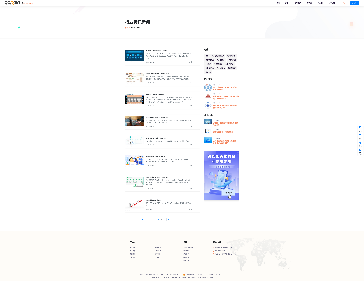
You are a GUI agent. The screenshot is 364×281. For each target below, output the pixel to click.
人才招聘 (132, 247)
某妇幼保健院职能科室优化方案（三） (156, 156)
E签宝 (160, 277)
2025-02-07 (150, 188)
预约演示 (354, 3)
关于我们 (332, 3)
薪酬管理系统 (210, 60)
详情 (190, 62)
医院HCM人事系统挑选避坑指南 (155, 94)
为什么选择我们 (188, 247)
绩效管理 (208, 72)
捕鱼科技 (167, 277)
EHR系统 (208, 64)
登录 (344, 3)
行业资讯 (320, 3)
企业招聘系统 (210, 68)
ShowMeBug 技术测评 (205, 277)
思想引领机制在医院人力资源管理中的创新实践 (225, 88)
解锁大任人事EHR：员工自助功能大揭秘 (157, 177)
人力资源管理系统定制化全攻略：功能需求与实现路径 (225, 142)
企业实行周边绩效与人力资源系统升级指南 (157, 73)
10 (168, 220)
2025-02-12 (150, 62)
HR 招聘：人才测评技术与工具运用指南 (156, 50)
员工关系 (132, 251)
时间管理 (158, 251)
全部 (207, 56)
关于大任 (186, 260)
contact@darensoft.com (223, 247)
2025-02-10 (150, 126)
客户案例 (309, 3)
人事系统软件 (232, 60)
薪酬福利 (158, 254)
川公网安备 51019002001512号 (196, 275)
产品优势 (298, 3)
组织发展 (158, 247)
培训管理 (132, 254)
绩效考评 (132, 257)
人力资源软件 (221, 60)
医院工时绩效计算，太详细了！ (154, 200)
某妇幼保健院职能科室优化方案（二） (156, 138)
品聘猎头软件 (175, 277)
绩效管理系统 (231, 56)
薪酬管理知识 (232, 68)
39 (176, 220)
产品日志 (186, 254)
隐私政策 (219, 275)
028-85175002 (28, 3)
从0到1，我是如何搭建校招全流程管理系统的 (225, 124)
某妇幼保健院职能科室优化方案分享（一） (157, 117)
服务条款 (211, 275)
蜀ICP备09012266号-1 (173, 275)
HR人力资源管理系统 (218, 56)
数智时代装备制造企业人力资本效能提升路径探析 (225, 106)
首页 (278, 3)
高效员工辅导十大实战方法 (223, 132)
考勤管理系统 (218, 64)
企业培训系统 (229, 64)
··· (151, 220)
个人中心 (158, 257)
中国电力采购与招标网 (189, 277)
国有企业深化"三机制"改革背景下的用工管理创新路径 (226, 97)
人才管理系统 (221, 68)
